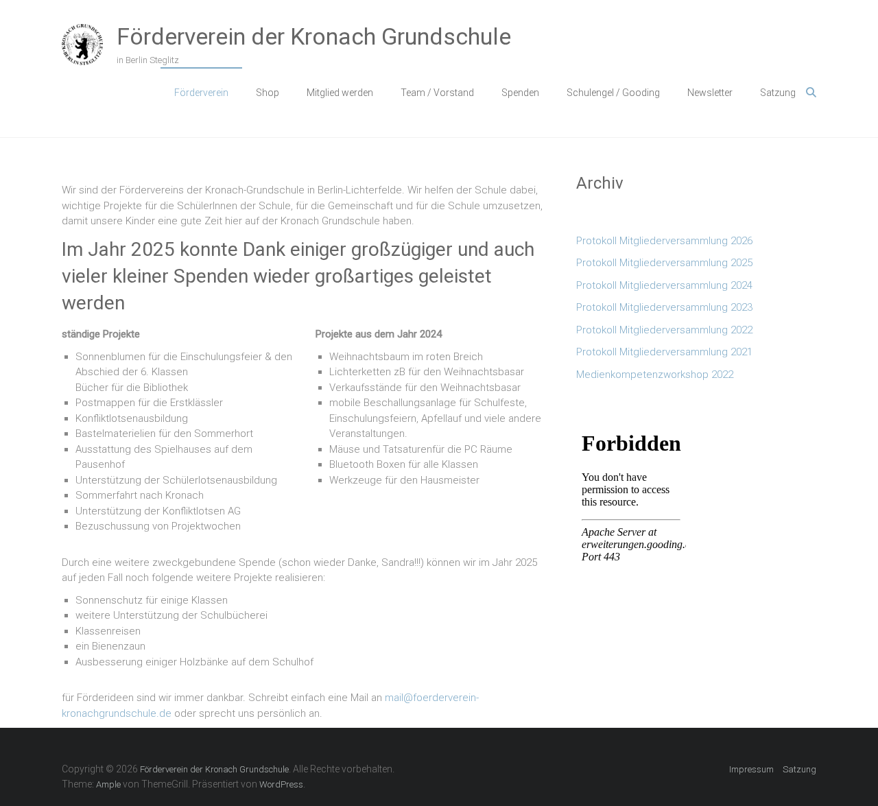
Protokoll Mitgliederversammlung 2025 (664, 263)
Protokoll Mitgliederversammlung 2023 (664, 307)
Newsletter (710, 92)
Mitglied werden (340, 92)
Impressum (751, 769)
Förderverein (201, 92)
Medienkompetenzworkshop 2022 (654, 374)
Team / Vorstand (437, 92)
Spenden (520, 92)
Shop (267, 92)
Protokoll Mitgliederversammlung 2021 (664, 352)
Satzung (778, 92)
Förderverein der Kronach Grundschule (314, 36)
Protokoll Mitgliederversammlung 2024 (664, 285)
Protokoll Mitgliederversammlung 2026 (664, 241)
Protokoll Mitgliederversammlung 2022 (664, 330)
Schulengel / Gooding (613, 92)
